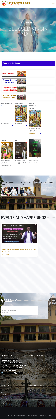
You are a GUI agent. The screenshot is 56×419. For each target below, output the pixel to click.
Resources (3, 401)
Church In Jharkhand (6, 399)
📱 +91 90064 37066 (8, 370)
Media (2, 403)
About (2, 392)
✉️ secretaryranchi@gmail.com (12, 373)
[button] (47, 217)
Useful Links (4, 396)
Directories (4, 394)
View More (4, 126)
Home (2, 390)
